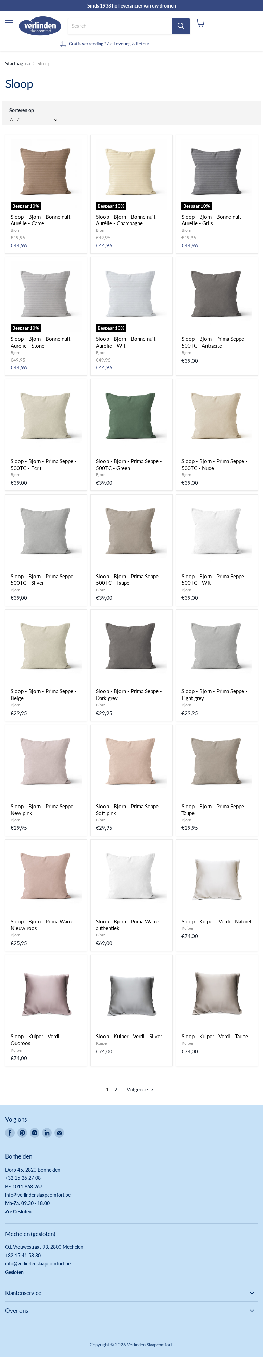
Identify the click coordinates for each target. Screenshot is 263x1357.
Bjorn (16, 230)
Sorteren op (21, 110)
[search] (120, 26)
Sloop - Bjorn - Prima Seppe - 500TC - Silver (44, 579)
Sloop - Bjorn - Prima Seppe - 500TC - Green (129, 464)
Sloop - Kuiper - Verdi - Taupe (214, 1036)
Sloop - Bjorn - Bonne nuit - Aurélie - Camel (42, 220)
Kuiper (187, 928)
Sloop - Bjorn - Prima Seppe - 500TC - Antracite (214, 342)
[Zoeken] (181, 26)
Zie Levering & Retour (128, 43)
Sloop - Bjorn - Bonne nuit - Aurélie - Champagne (127, 220)
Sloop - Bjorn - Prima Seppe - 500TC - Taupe (129, 579)
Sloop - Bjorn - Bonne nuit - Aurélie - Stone (42, 342)
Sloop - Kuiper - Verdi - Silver (129, 1036)
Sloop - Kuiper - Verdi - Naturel (216, 921)
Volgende (138, 1089)
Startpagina (17, 63)
